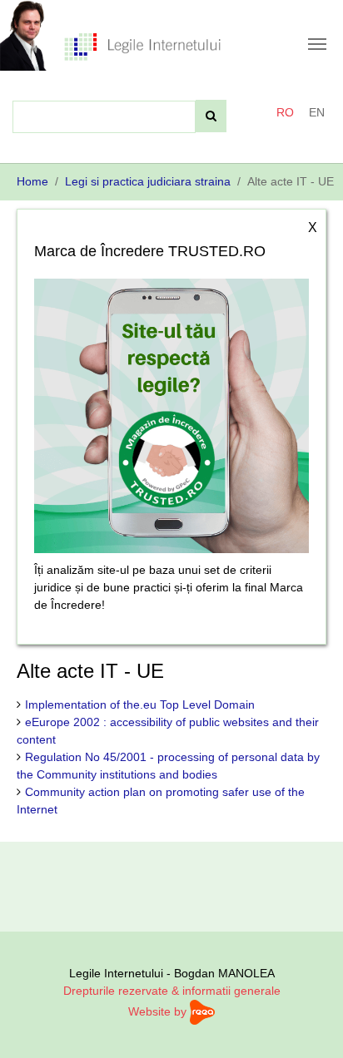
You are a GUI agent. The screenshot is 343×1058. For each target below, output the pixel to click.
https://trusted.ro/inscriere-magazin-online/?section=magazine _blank (171, 411)
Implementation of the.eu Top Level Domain (140, 704)
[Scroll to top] (308, 1023)
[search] (211, 116)
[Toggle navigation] (317, 44)
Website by (159, 1011)
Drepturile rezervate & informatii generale (172, 990)
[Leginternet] (142, 45)
